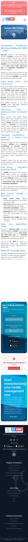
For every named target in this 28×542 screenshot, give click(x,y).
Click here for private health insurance (15, 12)
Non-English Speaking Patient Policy (14, 523)
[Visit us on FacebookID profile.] (11, 440)
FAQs (14, 498)
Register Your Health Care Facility (14, 473)
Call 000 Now (15, 368)
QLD (14, 505)
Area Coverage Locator (18, 259)
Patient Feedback (14, 465)
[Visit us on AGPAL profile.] (14, 454)
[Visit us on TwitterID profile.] (14, 440)
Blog (14, 500)
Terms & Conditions (14, 518)
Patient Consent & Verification (14, 528)
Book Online (15, 330)
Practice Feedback (14, 470)
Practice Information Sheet (14, 493)
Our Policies (14, 521)
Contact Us (14, 478)
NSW (14, 503)
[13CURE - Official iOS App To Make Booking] (14, 345)
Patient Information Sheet (14, 490)
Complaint (14, 526)
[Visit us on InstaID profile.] (17, 440)
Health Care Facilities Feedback (14, 475)
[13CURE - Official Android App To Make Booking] (14, 341)
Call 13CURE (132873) (15, 319)
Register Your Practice (14, 468)
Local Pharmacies (14, 495)
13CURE (11, 538)
